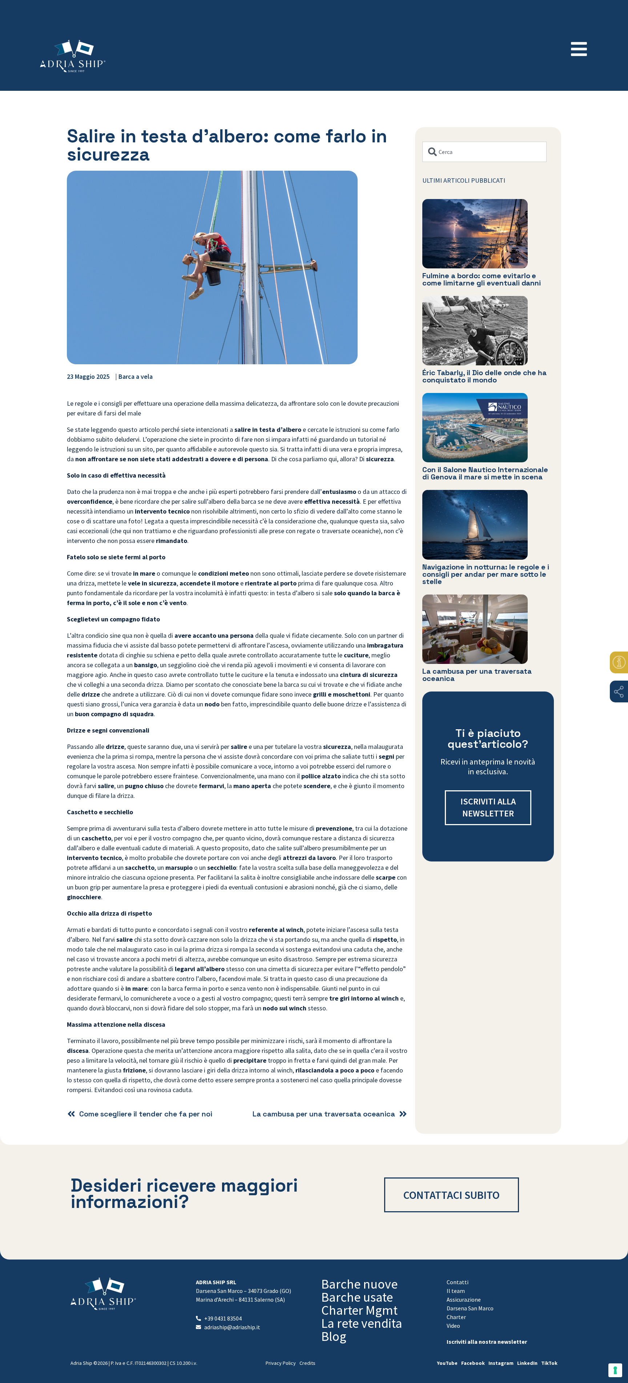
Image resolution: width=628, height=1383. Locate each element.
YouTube (447, 1363)
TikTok (549, 1363)
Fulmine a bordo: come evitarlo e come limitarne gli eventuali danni (481, 279)
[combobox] (484, 152)
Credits (307, 1363)
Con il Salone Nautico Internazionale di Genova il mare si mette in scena (485, 473)
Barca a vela (135, 376)
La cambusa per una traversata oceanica (477, 674)
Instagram (501, 1363)
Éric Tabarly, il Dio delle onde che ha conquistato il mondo (484, 376)
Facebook (473, 1363)
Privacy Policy (281, 1363)
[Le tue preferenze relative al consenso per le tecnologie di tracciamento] (615, 1370)
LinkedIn (527, 1363)
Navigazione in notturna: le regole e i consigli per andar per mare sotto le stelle (486, 574)
